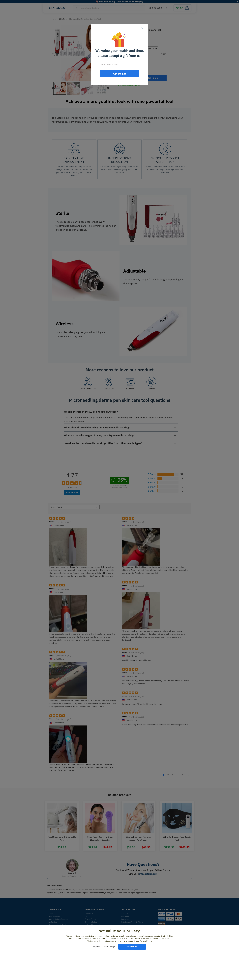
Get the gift (119, 73)
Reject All (96, 947)
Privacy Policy (145, 941)
